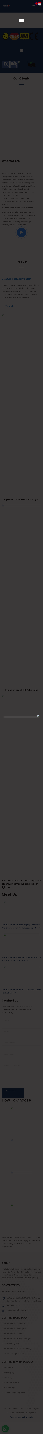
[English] (36, 3)
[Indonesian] (39, 3)
